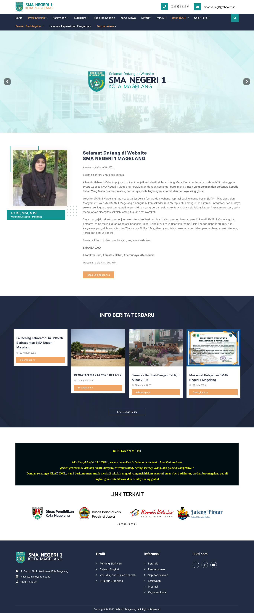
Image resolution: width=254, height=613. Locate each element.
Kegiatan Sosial (157, 592)
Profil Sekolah (36, 17)
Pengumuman (156, 569)
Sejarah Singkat (109, 569)
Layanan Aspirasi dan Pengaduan (70, 26)
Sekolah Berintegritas (28, 26)
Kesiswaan (59, 17)
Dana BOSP (179, 17)
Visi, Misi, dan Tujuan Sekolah (118, 575)
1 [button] (119, 524)
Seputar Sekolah (158, 575)
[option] (53, 513)
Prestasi (153, 586)
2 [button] (122, 524)
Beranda (153, 563)
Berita (18, 17)
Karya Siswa (128, 17)
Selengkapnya (27, 359)
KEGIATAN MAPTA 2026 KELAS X (97, 375)
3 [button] (125, 524)
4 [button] (129, 524)
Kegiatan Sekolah (104, 17)
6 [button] (135, 524)
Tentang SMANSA (111, 563)
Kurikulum (80, 17)
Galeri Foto (200, 17)
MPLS (160, 17)
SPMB (145, 17)
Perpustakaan (105, 26)
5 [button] (132, 524)
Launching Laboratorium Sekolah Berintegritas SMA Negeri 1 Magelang (39, 342)
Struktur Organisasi (111, 580)
